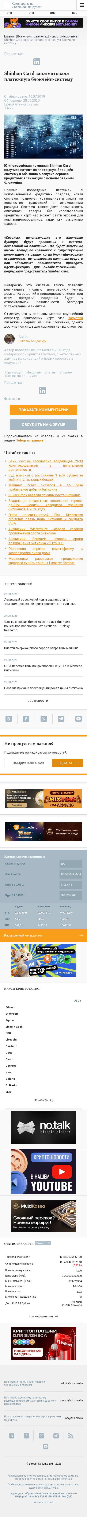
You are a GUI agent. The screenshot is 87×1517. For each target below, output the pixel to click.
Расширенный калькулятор (23, 935)
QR (69, 1496)
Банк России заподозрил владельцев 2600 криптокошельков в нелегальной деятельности (45, 465)
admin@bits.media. (47, 1487)
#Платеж (65, 372)
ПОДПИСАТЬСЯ (67, 763)
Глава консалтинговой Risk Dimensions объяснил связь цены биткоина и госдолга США (45, 519)
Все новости (38, 700)
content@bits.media (71, 1400)
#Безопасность (15, 376)
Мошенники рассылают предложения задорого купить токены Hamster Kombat (45, 561)
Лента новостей (18, 584)
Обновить (41, 1100)
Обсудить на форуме (43, 424)
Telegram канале (30, 440)
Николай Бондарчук (32, 341)
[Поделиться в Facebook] (7, 61)
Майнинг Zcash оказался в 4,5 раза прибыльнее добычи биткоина (45, 487)
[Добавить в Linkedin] (36, 61)
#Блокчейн (34, 372)
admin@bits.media (72, 1383)
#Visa (33, 376)
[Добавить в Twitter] (17, 61)
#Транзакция (13, 372)
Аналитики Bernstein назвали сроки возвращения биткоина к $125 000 (45, 541)
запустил (75, 318)
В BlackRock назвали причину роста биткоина (44, 495)
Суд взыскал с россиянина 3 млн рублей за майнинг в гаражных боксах (45, 477)
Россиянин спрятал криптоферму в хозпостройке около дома (45, 551)
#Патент (50, 372)
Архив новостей (43, 1502)
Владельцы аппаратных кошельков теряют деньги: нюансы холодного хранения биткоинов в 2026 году (45, 505)
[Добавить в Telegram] (27, 61)
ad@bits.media (74, 1418)
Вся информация (41, 1316)
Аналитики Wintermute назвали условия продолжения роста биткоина (45, 531)
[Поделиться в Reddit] (56, 61)
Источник (14, 398)
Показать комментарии (44, 410)
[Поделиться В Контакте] (46, 61)
